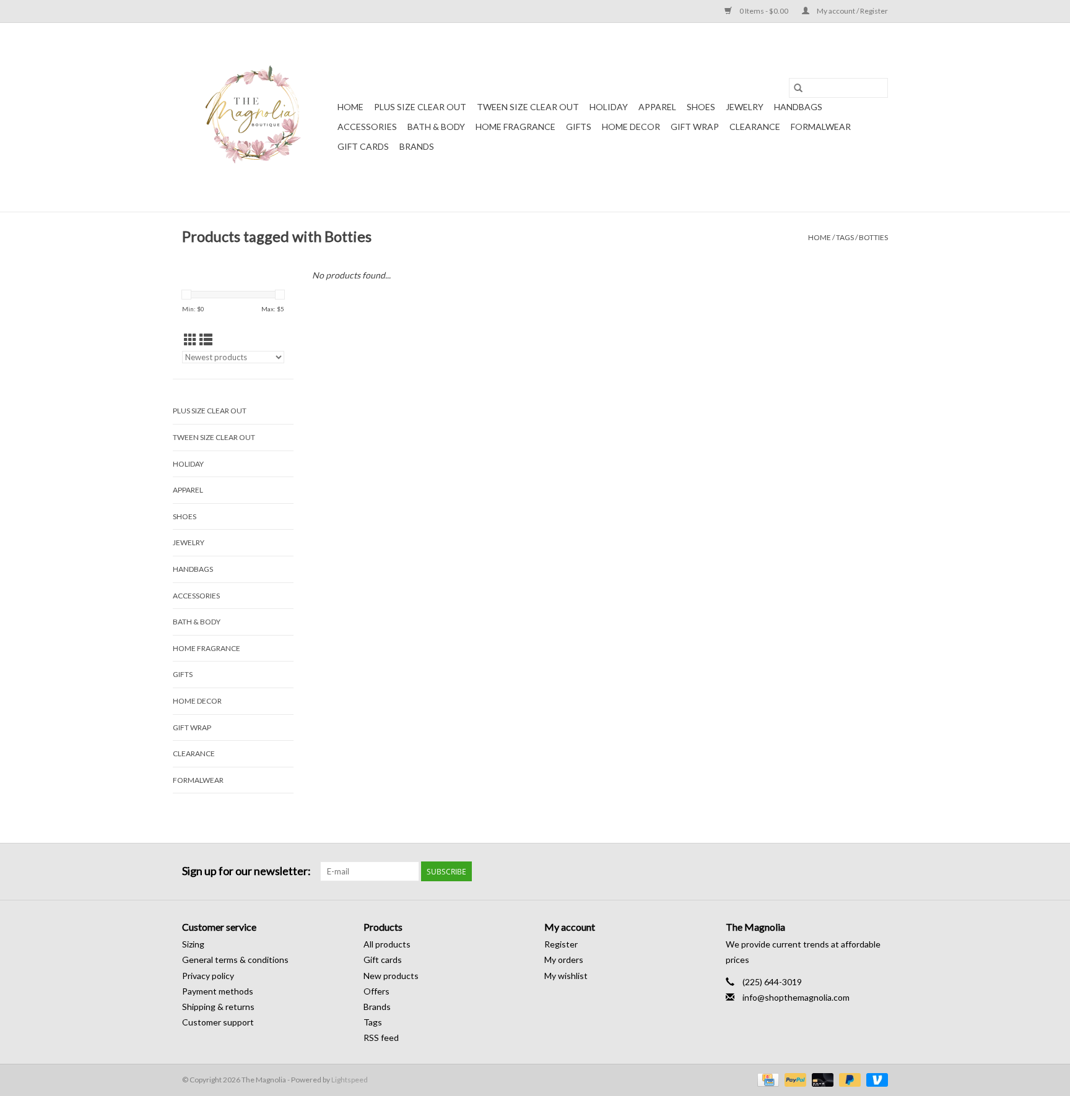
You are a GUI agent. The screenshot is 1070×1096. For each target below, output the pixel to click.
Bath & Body (436, 126)
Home (350, 106)
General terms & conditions (235, 959)
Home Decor (631, 126)
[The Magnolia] (258, 117)
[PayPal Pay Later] (848, 1079)
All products (387, 944)
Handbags (798, 106)
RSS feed (381, 1037)
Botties (873, 237)
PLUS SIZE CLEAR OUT (420, 106)
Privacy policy (208, 975)
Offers (376, 991)
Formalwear (821, 126)
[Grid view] (190, 339)
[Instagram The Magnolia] (878, 871)
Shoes (701, 106)
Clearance (754, 126)
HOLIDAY (608, 106)
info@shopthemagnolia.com (796, 997)
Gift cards (363, 146)
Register (561, 944)
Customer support (218, 1022)
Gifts (578, 126)
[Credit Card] (766, 1079)
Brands (416, 146)
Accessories (367, 126)
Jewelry (744, 106)
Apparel (657, 106)
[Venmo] (875, 1079)
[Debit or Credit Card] (821, 1079)
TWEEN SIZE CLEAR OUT (528, 106)
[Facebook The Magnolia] (856, 871)
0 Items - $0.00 (763, 10)
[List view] (205, 339)
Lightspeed (349, 1079)
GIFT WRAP (695, 126)
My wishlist (566, 975)
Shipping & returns (218, 1006)
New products (391, 975)
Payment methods (217, 991)
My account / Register (852, 10)
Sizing (193, 944)
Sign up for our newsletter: (246, 871)
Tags (845, 237)
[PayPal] (793, 1079)
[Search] (798, 88)
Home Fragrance (515, 126)
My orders (563, 959)
